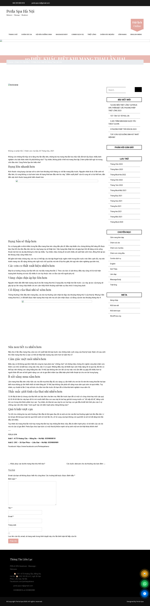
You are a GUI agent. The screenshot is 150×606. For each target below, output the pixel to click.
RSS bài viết (114, 305)
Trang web (12, 525)
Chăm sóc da (26, 34)
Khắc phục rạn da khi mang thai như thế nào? (26, 464)
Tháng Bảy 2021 (116, 196)
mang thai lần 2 (51, 271)
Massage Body (62, 34)
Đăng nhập (114, 300)
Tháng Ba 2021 (115, 206)
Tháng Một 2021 (116, 217)
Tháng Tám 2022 (116, 185)
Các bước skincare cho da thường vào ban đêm (86, 464)
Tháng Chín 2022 (116, 180)
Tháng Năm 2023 (116, 169)
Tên (10, 508)
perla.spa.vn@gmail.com (41, 3)
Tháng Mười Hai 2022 (118, 175)
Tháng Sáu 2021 (116, 201)
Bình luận (12, 479)
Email (11, 516)
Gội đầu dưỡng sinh (44, 34)
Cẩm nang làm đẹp (117, 237)
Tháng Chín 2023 (116, 164)
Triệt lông (92, 34)
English (112, 264)
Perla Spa (26, 162)
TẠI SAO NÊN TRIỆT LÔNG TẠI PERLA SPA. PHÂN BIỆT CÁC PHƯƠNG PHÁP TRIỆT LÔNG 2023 (122, 108)
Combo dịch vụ (77, 34)
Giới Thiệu (113, 269)
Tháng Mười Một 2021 (118, 190)
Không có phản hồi (15, 151)
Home (10, 62)
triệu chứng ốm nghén (81, 364)
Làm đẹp (113, 274)
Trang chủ (13, 34)
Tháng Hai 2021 (116, 211)
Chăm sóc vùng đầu (117, 253)
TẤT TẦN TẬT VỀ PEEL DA (119, 116)
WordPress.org (115, 316)
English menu (136, 34)
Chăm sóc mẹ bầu (107, 34)
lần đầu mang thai (42, 246)
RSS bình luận (115, 311)
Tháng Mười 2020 (116, 222)
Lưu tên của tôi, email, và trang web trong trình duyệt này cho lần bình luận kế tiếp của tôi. (42, 536)
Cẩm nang (122, 34)
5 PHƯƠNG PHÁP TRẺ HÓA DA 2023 (123, 129)
